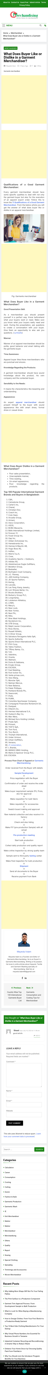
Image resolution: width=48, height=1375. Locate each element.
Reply (38, 1036)
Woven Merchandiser (13, 1275)
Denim (7, 1192)
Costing (8, 1182)
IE (5, 1211)
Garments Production (13, 1202)
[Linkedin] (26, 978)
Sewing (7, 1255)
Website (9, 1111)
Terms (43, 2)
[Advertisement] (24, 99)
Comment (10, 1062)
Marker (7, 1221)
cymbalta (18, 333)
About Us (6, 2)
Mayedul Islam (11, 66)
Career (7, 1172)
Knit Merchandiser (12, 1216)
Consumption (10, 1177)
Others (7, 1241)
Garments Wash (11, 1207)
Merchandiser (11, 48)
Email (9, 1101)
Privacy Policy (24, 5)
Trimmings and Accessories (16, 1270)
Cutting (7, 1187)
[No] (45, 1367)
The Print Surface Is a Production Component (22, 1299)
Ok (25, 1371)
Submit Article (35, 2)
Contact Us (15, 2)
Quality (7, 1245)
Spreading (8, 1265)
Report (7, 1250)
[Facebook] (22, 978)
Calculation (9, 1168)
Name (9, 1091)
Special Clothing (11, 1260)
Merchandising (10, 1236)
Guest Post (24, 2)
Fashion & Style (11, 1197)
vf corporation (14, 745)
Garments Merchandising (30, 761)
